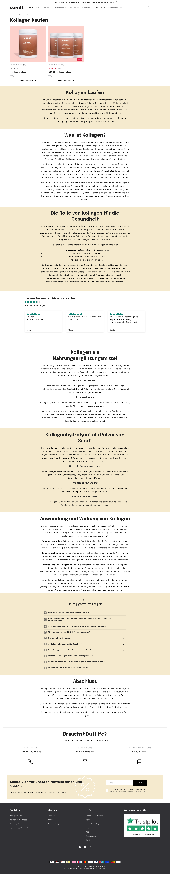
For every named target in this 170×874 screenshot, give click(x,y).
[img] (86, 302)
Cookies (89, 840)
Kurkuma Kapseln (17, 824)
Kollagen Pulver (18, 72)
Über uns (51, 816)
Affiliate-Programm (55, 824)
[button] (46, 7)
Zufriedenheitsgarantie (95, 824)
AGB (87, 832)
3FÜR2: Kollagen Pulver (60, 72)
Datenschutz (91, 836)
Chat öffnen (139, 751)
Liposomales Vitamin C (19, 828)
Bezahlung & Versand (94, 816)
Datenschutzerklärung (126, 792)
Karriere (51, 820)
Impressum (90, 828)
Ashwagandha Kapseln (19, 820)
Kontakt (89, 820)
